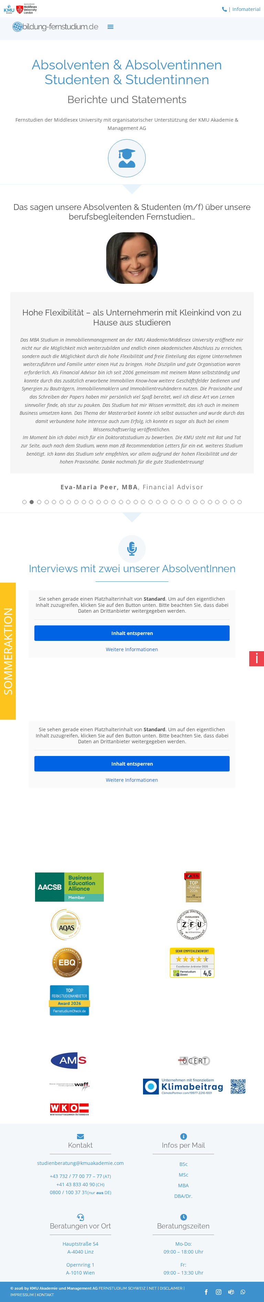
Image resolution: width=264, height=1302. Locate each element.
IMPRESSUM (22, 1295)
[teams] (231, 1292)
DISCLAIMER (171, 1288)
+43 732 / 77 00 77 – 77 (76, 1176)
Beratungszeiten (183, 1226)
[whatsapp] (243, 1292)
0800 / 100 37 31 (68, 1192)
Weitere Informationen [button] (132, 649)
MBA (183, 1185)
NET (153, 1288)
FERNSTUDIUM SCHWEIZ (122, 1288)
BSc (183, 1164)
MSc (183, 1174)
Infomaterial (246, 9)
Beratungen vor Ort (80, 1226)
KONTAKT (45, 1295)
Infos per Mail (183, 1145)
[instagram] (218, 1292)
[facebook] (206, 1292)
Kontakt (80, 1145)
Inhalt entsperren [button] (132, 633)
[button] (24, 502)
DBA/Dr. (183, 1196)
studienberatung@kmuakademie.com (80, 1163)
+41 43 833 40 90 (75, 1184)
